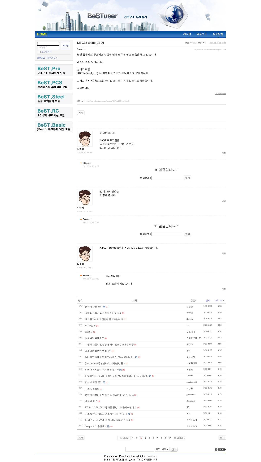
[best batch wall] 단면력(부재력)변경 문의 (105, 363)
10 (170, 438)
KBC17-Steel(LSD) (90, 42)
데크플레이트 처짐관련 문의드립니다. (104, 319)
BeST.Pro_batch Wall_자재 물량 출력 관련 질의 (108, 420)
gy (187, 325)
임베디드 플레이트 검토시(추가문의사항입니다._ (110, 357)
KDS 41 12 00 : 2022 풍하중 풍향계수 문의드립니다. (111, 407)
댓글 (224, 153)
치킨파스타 (191, 420)
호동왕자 (190, 357)
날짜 (208, 300)
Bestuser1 (190, 401)
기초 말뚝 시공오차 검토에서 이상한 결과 (106, 413)
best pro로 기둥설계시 (96, 426)
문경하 (189, 344)
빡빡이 (189, 313)
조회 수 (218, 300)
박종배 (80, 149)
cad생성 (89, 332)
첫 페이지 (124, 438)
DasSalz (189, 375)
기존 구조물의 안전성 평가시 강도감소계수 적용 (109, 344)
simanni (189, 319)
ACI (188, 413)
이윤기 (189, 369)
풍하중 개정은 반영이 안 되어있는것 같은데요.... (109, 395)
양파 (188, 350)
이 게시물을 (220, 93)
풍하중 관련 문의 (93, 306)
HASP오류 (90, 325)
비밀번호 (144, 177)
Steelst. (81, 49)
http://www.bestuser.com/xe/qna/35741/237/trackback (107, 101)
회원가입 (41, 58)
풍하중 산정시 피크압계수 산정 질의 (103, 313)
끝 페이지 (178, 438)
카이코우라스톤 (193, 338)
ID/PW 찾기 (52, 58)
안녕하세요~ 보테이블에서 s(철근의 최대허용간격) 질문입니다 (116, 376)
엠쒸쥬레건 (191, 363)
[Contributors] (216, 449)
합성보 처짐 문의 (93, 382)
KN (188, 407)
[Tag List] (222, 449)
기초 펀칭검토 (92, 388)
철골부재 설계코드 (94, 338)
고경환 (189, 306)
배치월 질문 (91, 401)
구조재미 (190, 332)
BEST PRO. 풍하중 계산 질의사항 (102, 369)
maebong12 (191, 382)
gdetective (190, 394)
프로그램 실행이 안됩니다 (98, 350)
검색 (174, 449)
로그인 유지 (46, 52)
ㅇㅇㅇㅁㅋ (191, 426)
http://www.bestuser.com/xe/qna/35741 (210, 50)
